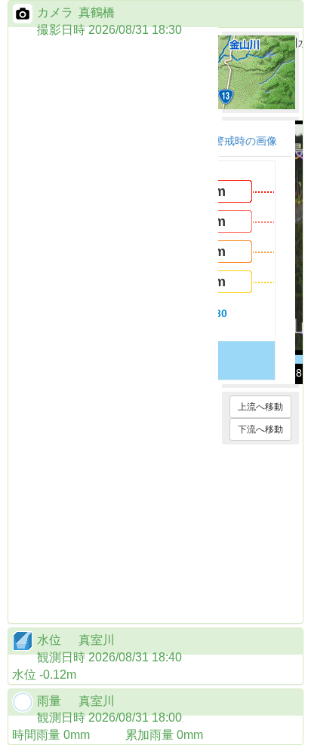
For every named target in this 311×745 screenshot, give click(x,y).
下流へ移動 (260, 429)
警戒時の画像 (245, 141)
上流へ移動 (260, 407)
